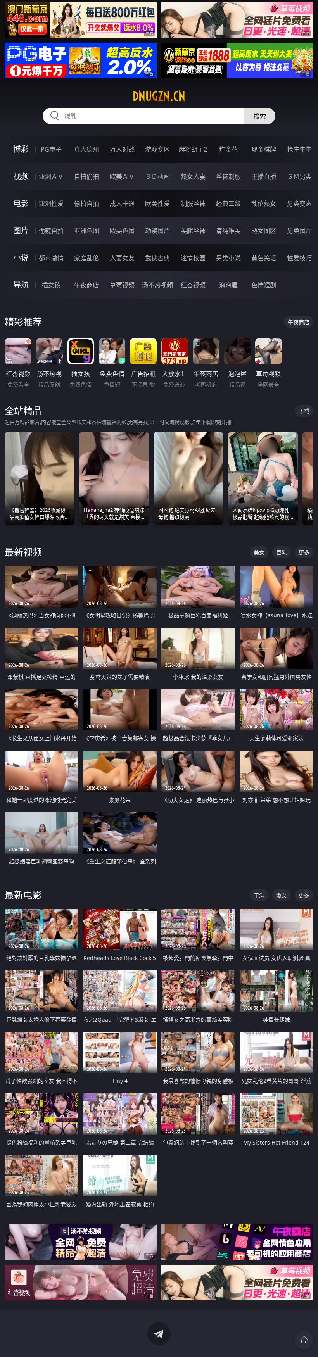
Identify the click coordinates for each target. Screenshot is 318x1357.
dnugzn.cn (159, 96)
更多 (304, 552)
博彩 (21, 149)
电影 (21, 203)
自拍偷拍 (86, 176)
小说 (21, 257)
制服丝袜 (193, 203)
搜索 (260, 116)
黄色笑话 (263, 258)
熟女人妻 (193, 176)
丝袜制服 (228, 176)
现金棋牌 (263, 149)
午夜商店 (86, 285)
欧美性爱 (157, 203)
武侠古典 (157, 258)
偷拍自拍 (86, 203)
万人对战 (122, 149)
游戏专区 (157, 149)
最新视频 (23, 552)
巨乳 (281, 552)
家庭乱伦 (86, 258)
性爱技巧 (299, 258)
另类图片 (299, 230)
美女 (259, 552)
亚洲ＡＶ (51, 176)
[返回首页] (304, 1340)
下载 (304, 410)
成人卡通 (122, 203)
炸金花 (228, 149)
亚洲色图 (86, 230)
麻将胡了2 (193, 149)
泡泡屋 (228, 285)
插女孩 (51, 285)
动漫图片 (157, 230)
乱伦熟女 (263, 203)
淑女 (281, 895)
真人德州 (86, 149)
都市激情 (51, 258)
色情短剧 (263, 285)
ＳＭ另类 (299, 176)
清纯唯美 (228, 230)
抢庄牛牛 (299, 149)
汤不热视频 (157, 285)
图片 (21, 230)
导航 (21, 285)
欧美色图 (122, 230)
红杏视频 (193, 285)
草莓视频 (122, 285)
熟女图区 (263, 230)
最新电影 (23, 894)
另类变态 (299, 203)
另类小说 (228, 258)
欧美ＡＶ (122, 176)
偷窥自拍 (51, 230)
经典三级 (228, 203)
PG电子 (51, 149)
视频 (21, 176)
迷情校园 (193, 258)
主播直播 (263, 176)
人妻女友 (122, 258)
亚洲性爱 (51, 203)
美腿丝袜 (193, 230)
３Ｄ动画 (157, 176)
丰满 (259, 895)
